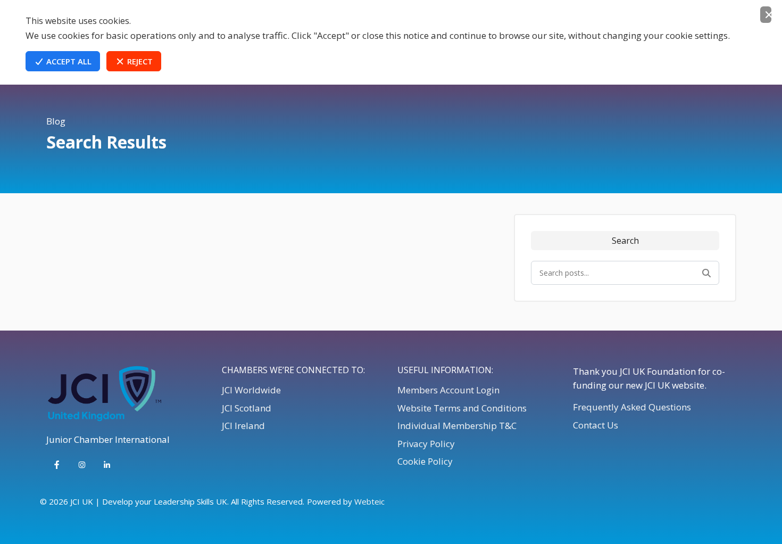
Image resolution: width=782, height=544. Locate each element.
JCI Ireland (243, 425)
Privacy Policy (426, 444)
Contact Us (595, 425)
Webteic (369, 501)
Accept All (67, 61)
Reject (139, 61)
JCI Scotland (246, 408)
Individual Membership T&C (457, 425)
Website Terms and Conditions (462, 408)
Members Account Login (448, 390)
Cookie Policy (425, 461)
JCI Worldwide (251, 390)
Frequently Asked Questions (632, 407)
